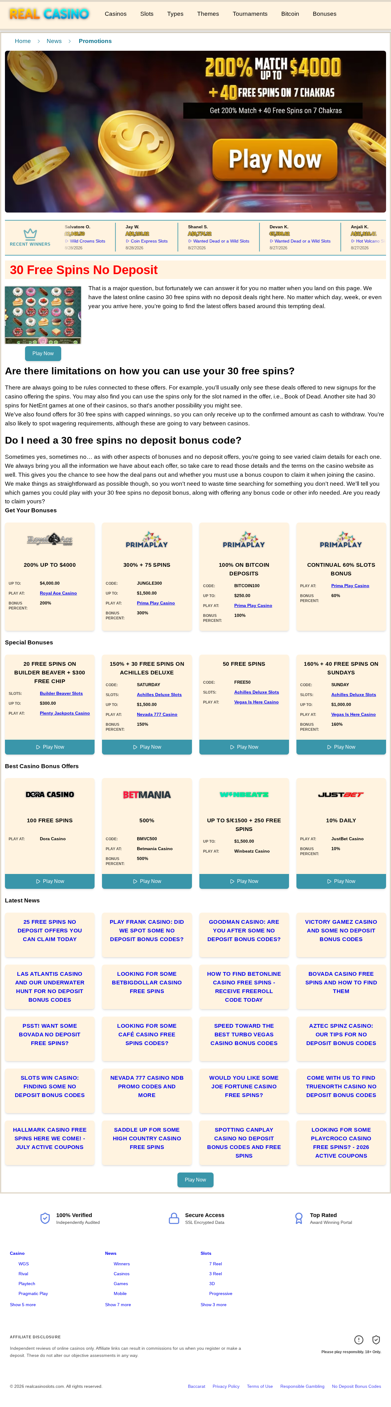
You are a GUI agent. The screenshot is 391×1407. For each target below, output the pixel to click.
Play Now (43, 353)
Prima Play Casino (156, 602)
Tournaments (250, 14)
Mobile (120, 1293)
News (54, 41)
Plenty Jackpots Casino (65, 713)
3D (212, 1283)
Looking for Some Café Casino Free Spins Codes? (146, 1034)
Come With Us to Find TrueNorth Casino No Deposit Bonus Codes (341, 1086)
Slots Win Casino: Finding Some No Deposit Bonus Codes (50, 1086)
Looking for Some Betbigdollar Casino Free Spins (147, 982)
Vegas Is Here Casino (256, 701)
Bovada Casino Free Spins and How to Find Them (341, 982)
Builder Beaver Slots (61, 693)
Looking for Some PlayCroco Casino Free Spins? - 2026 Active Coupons (341, 1143)
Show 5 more (23, 1304)
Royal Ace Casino (58, 593)
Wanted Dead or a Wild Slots (213, 241)
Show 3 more (214, 1304)
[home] (51, 24)
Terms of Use (260, 1386)
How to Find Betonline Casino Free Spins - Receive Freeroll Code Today (244, 987)
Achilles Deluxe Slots (159, 694)
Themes (208, 14)
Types (175, 14)
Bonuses (325, 14)
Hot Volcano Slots (365, 241)
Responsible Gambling (302, 1386)
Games (121, 1283)
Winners (122, 1263)
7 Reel (215, 1263)
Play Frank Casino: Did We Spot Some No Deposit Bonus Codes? (147, 930)
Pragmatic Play (33, 1293)
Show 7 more (118, 1304)
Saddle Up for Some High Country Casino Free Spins (147, 1138)
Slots (147, 14)
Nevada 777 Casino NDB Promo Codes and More (147, 1086)
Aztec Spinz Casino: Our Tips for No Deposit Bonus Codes (341, 1034)
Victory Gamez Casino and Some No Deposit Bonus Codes (341, 930)
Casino (17, 1253)
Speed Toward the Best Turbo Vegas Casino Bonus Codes (244, 1034)
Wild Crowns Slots (79, 241)
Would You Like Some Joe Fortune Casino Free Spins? (244, 1086)
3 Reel (215, 1273)
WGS (24, 1263)
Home (23, 41)
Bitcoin (290, 14)
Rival (23, 1273)
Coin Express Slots (141, 241)
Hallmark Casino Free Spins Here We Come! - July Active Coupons (50, 1138)
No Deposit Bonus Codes (356, 1386)
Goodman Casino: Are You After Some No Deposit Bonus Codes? (244, 930)
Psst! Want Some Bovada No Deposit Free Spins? (50, 1034)
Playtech (27, 1283)
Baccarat (196, 1386)
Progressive (220, 1293)
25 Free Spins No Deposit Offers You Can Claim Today (50, 930)
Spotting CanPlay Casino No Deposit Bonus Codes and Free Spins (244, 1143)
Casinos (116, 14)
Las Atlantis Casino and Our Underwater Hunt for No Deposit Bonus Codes (50, 987)
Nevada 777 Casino (157, 714)
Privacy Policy (226, 1386)
